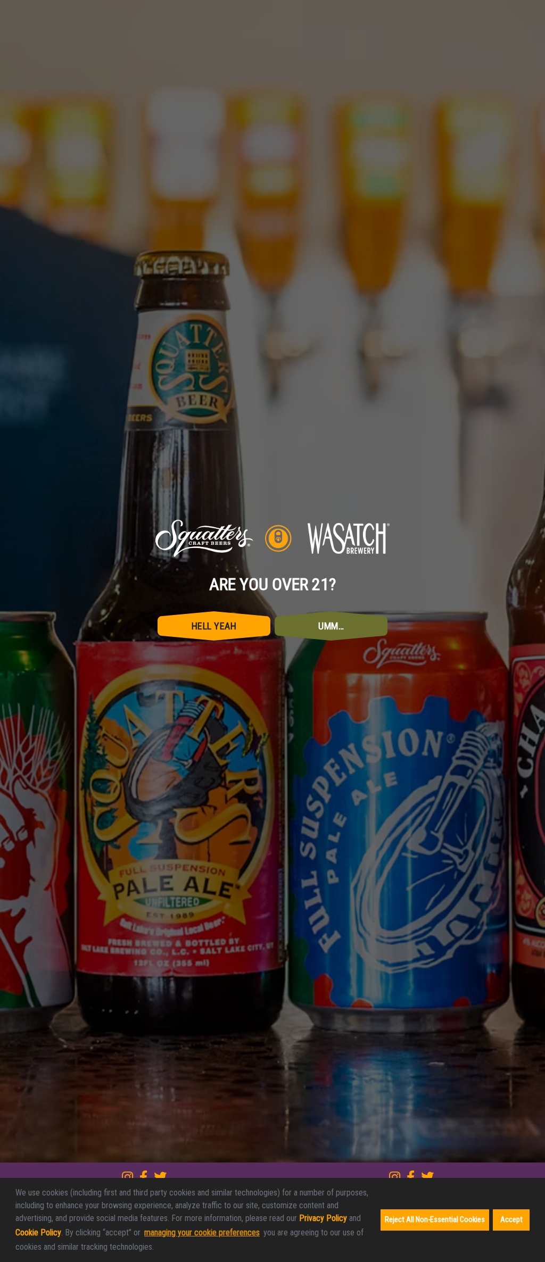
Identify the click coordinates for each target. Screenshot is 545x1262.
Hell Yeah (214, 675)
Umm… (331, 675)
